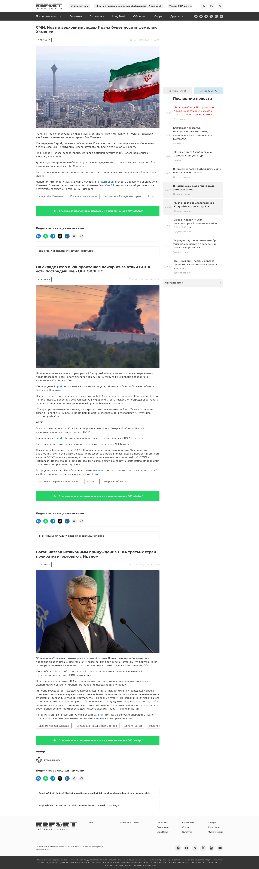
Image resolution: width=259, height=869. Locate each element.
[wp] (45, 236)
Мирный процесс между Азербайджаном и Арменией (129, 6)
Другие (175, 16)
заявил (98, 714)
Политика (162, 822)
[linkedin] (216, 16)
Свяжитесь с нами (129, 822)
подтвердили (109, 181)
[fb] (196, 16)
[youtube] (221, 16)
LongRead (162, 832)
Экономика (163, 827)
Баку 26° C (210, 90)
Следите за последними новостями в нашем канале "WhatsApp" (101, 211)
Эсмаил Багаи (133, 725)
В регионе (44, 40)
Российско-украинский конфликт (59, 481)
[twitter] (211, 16)
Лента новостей (174, 282)
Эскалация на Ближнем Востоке (97, 725)
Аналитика (214, 827)
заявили (98, 470)
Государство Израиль (83, 196)
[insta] (201, 16)
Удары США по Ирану (182, 6)
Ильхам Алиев (79, 6)
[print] (74, 236)
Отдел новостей (53, 760)
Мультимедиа (215, 832)
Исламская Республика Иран (123, 196)
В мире (212, 822)
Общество (188, 822)
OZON (90, 481)
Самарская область (114, 481)
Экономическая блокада (54, 725)
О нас (91, 822)
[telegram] (206, 16)
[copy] (81, 236)
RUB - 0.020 (179, 90)
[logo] (49, 6)
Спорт (185, 827)
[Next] (192, 6)
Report (58, 386)
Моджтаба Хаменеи (51, 196)
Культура (187, 832)
